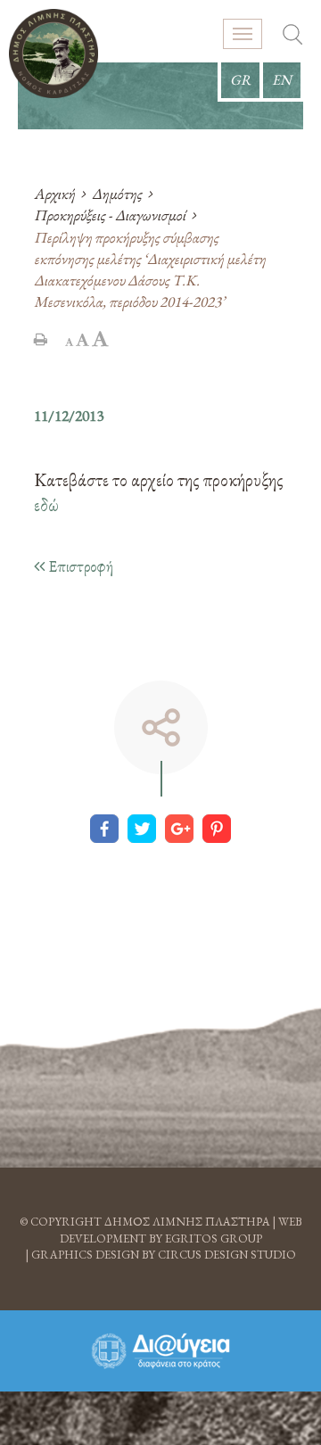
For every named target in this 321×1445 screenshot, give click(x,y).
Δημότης (117, 193)
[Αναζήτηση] (292, 36)
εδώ (46, 504)
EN (282, 79)
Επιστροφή (79, 566)
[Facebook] (104, 828)
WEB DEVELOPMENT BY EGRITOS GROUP (181, 1230)
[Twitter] (142, 828)
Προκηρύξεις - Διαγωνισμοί (109, 215)
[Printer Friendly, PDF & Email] (40, 339)
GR (240, 79)
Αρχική (54, 193)
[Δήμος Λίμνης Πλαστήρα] (53, 53)
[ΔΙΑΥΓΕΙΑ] (160, 1350)
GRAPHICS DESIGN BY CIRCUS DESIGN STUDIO (163, 1254)
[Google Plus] (179, 828)
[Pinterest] (216, 828)
